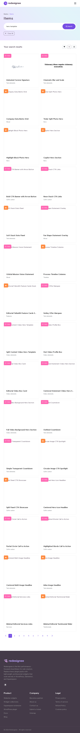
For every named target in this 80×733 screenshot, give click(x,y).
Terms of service (61, 702)
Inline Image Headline (52, 585)
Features (9, 316)
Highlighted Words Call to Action (57, 546)
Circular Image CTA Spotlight (55, 468)
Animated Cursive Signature (17, 80)
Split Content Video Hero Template (21, 352)
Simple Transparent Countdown (19, 468)
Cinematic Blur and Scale (53, 80)
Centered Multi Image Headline (19, 585)
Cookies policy (61, 709)
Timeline (46, 277)
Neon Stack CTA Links (52, 197)
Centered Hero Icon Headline (55, 507)
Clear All (10, 33)
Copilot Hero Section (52, 158)
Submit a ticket (35, 709)
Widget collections (11, 702)
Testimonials (47, 627)
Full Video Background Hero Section (21, 430)
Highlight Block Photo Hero (17, 158)
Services (9, 627)
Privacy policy (60, 698)
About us (33, 702)
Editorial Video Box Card (16, 391)
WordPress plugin (10, 709)
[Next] (52, 636)
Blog (5, 717)
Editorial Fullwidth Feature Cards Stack (22, 313)
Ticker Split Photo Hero (53, 119)
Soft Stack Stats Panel (15, 235)
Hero (45, 122)
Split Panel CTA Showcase (17, 507)
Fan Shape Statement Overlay (55, 235)
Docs (6, 713)
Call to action (10, 199)
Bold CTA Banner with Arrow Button (21, 197)
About (8, 122)
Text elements (10, 83)
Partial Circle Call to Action (17, 546)
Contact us (34, 706)
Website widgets (10, 698)
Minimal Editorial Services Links (19, 624)
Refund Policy (60, 706)
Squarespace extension (12, 706)
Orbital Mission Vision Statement (20, 274)
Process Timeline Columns (54, 274)
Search (70, 26)
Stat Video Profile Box (52, 352)
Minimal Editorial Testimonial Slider (57, 624)
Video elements (11, 355)
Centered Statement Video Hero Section (60, 391)
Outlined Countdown (52, 430)
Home (6, 14)
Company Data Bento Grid (17, 119)
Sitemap (33, 713)
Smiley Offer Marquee (52, 313)
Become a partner (36, 698)
